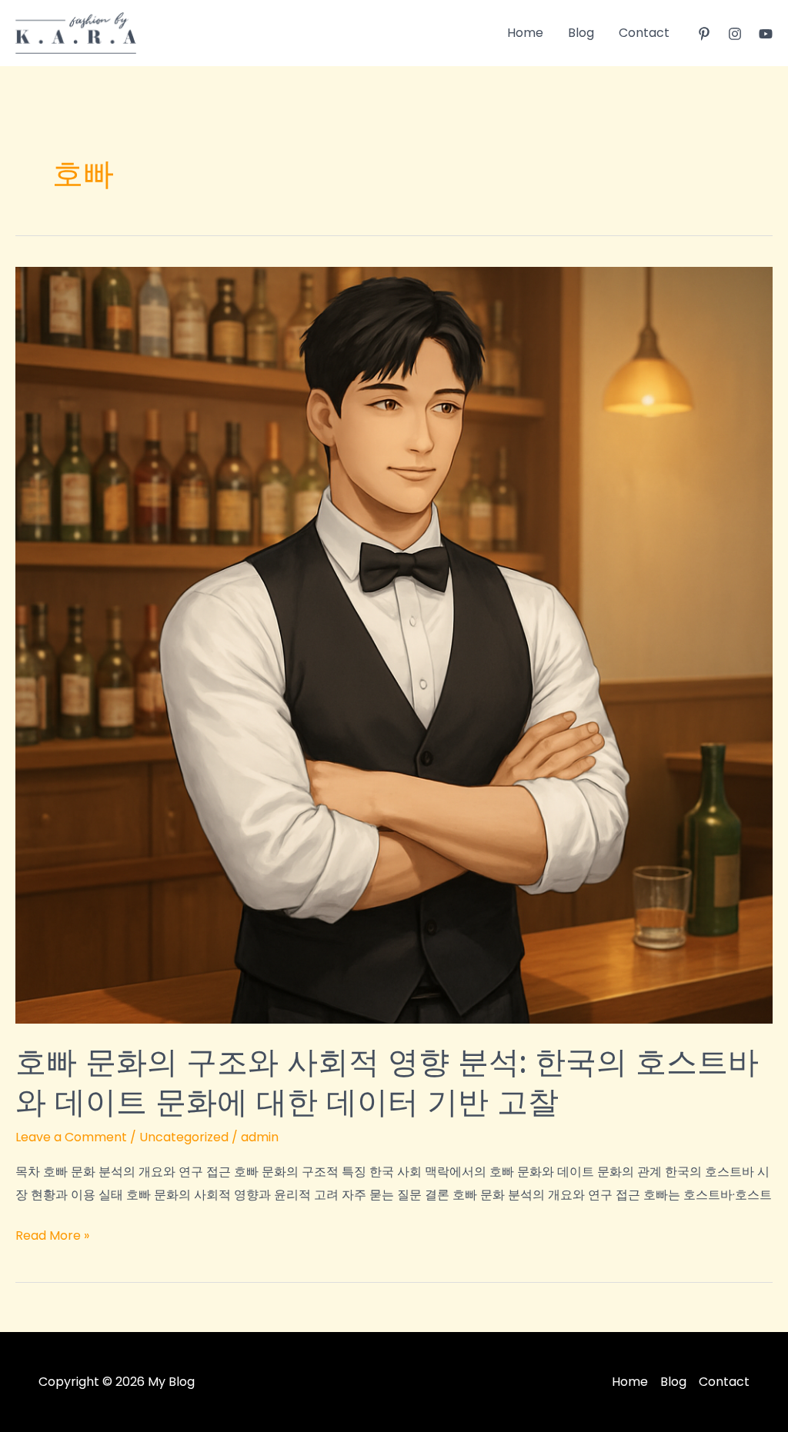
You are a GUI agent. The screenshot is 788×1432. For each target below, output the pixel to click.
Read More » (52, 1236)
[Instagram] (735, 34)
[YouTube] (766, 34)
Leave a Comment (71, 1137)
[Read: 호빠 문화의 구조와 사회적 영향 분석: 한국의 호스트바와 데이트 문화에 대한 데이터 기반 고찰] (394, 644)
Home (525, 33)
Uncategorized (184, 1137)
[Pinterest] (704, 34)
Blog (581, 33)
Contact (644, 33)
